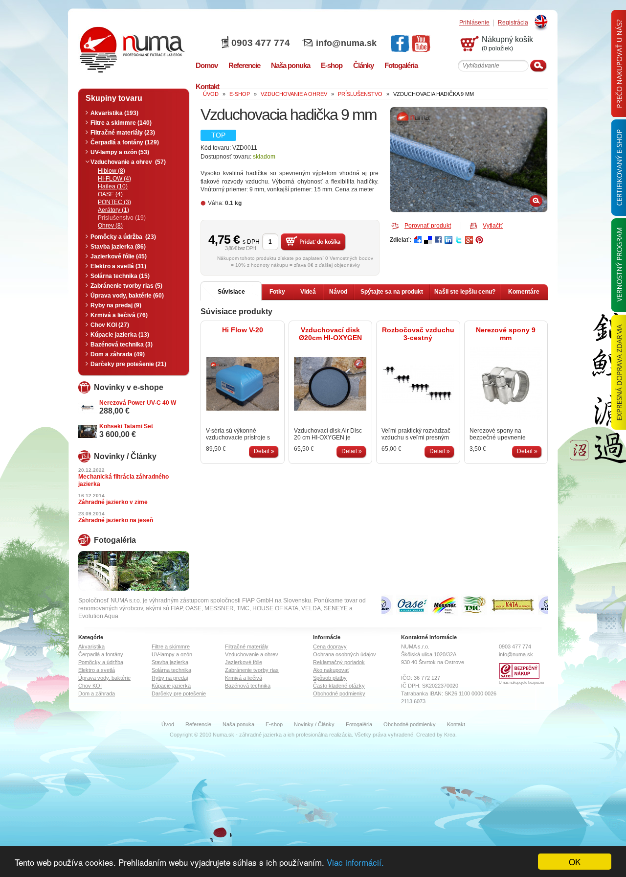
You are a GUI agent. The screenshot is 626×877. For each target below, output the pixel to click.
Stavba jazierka (170, 662)
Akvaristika (91, 646)
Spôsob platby (330, 678)
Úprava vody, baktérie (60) (127, 295)
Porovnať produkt (427, 225)
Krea (449, 735)
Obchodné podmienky (339, 693)
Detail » (264, 451)
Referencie (198, 724)
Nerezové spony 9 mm (506, 334)
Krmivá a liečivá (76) (119, 315)
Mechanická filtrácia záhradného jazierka (123, 480)
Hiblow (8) (111, 170)
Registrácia (513, 23)
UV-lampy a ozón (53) (119, 152)
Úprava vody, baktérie (104, 678)
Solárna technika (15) (120, 276)
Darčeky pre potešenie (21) (128, 364)
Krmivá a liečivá (243, 678)
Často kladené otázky (339, 686)
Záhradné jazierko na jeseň (115, 520)
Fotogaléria (359, 724)
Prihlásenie (474, 23)
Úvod (167, 724)
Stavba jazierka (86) (118, 246)
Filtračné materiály (246, 646)
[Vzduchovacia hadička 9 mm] (468, 159)
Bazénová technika (247, 686)
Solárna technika (171, 670)
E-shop (274, 724)
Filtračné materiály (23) (122, 132)
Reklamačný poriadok (339, 662)
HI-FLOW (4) (114, 178)
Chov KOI (90, 686)
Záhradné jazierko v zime (113, 502)
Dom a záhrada (96, 693)
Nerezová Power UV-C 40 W (137, 402)
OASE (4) (110, 194)
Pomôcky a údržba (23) (123, 236)
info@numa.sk (346, 43)
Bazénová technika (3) (121, 344)
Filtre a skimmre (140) (121, 122)
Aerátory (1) (113, 210)
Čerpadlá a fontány (100, 654)
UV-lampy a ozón (172, 654)
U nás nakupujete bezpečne (521, 682)
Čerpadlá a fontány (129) (124, 142)
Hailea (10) (113, 186)
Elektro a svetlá (96, 670)
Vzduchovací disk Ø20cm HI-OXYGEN (330, 334)
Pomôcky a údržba (100, 662)
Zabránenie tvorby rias (252, 670)
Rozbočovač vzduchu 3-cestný (418, 334)
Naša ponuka (238, 724)
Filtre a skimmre (171, 646)
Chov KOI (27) (109, 325)
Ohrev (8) (110, 225)
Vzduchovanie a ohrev (251, 654)
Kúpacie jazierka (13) (119, 334)
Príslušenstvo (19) (122, 217)
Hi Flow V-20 (242, 330)
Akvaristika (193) (114, 113)
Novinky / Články (314, 724)
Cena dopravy (330, 646)
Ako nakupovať (331, 670)
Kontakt (456, 724)
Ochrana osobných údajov (344, 654)
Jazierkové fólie (243, 662)
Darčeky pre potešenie (179, 693)
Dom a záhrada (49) (117, 354)
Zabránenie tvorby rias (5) (126, 285)
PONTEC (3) (114, 202)
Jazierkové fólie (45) (118, 256)
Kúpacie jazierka (171, 686)
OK (575, 861)
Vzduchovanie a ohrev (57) (128, 162)
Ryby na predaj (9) (115, 305)
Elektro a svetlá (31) (118, 266)
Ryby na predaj (170, 678)
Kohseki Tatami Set (126, 426)
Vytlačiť (493, 225)
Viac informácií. (355, 862)
